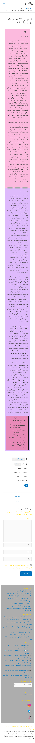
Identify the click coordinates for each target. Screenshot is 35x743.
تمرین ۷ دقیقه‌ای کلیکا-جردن (23, 591)
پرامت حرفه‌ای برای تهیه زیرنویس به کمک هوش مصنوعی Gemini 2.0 (19, 599)
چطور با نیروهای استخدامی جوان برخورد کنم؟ (19, 634)
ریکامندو (29, 3)
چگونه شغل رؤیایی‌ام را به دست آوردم (21, 632)
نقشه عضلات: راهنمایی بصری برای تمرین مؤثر (19, 593)
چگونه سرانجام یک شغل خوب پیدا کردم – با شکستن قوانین (17, 628)
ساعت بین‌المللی (27, 694)
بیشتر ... (25, 739)
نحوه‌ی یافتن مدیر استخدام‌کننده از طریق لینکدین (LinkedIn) (18, 609)
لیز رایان (17, 464)
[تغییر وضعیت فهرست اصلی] (4, 3)
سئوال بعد (17, 501)
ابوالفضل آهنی (27, 665)
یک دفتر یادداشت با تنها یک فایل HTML (20, 596)
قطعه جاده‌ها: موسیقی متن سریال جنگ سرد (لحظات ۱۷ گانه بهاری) (18, 646)
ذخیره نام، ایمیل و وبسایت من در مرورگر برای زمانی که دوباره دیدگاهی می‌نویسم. (18, 566)
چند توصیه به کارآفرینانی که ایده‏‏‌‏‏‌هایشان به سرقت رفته (18, 638)
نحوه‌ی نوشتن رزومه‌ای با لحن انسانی (21, 606)
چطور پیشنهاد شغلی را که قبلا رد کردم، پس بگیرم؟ (17, 617)
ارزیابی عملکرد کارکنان (18, 459)
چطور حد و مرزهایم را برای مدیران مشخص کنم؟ (18, 619)
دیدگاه (29, 519)
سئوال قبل (17, 496)
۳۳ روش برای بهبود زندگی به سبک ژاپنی (20, 603)
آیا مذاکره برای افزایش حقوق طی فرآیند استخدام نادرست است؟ (19, 623)
